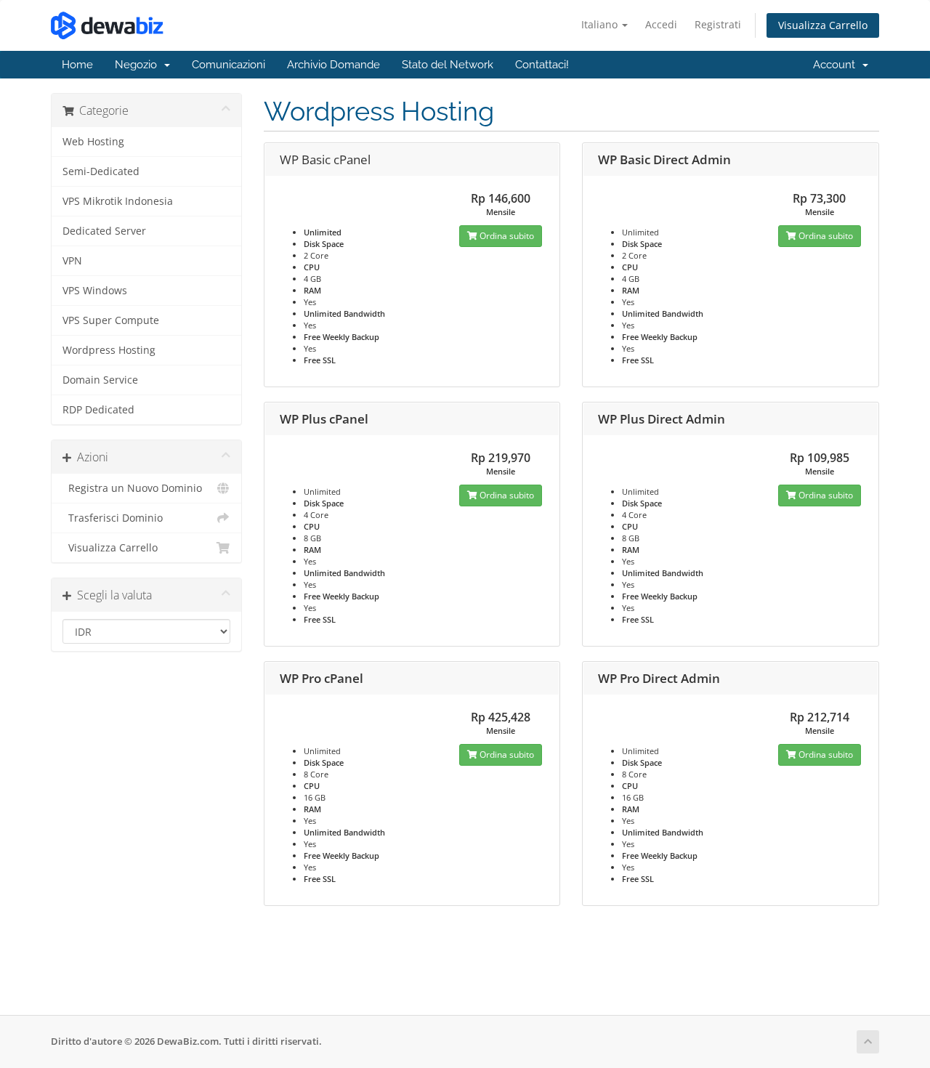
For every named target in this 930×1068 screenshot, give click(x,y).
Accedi (661, 24)
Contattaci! (542, 64)
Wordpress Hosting (108, 350)
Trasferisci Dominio (112, 518)
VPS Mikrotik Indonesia (117, 201)
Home (77, 64)
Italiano (600, 24)
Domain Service (100, 380)
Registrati (718, 24)
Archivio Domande (333, 64)
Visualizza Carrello (823, 25)
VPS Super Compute (110, 320)
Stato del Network (447, 64)
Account (837, 64)
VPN (72, 260)
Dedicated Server (104, 231)
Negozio (139, 64)
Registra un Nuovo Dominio (132, 488)
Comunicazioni (228, 64)
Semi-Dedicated (101, 171)
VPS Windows (94, 290)
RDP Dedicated (98, 409)
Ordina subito (505, 236)
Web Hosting (93, 141)
